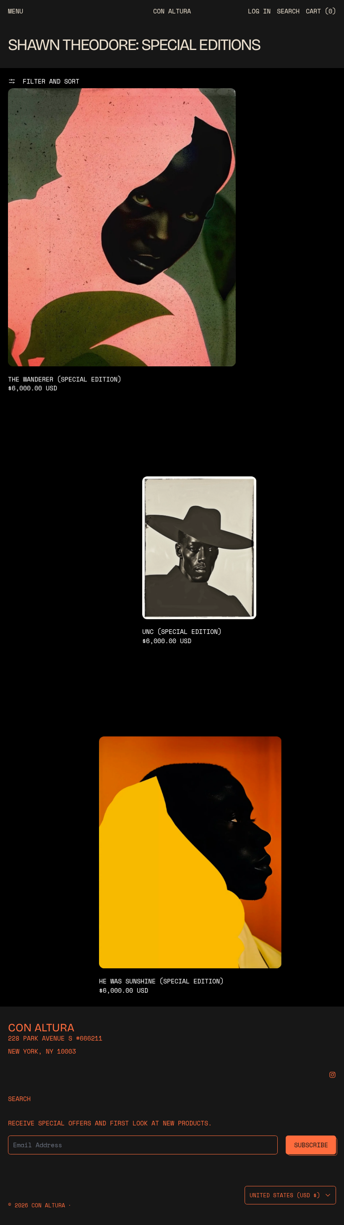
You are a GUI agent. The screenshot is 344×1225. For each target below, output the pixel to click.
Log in (259, 11)
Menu (15, 11)
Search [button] (288, 11)
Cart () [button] (321, 11)
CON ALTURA (48, 1205)
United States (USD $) (285, 1195)
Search (19, 1098)
